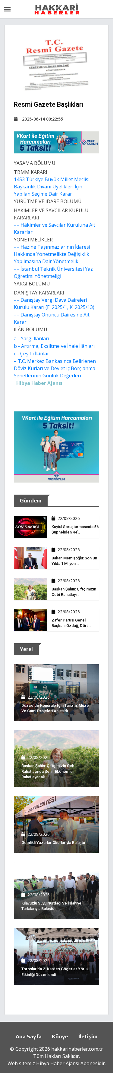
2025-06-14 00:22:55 (42, 119)
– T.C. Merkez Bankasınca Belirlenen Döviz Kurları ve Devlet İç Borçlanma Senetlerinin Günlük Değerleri (55, 368)
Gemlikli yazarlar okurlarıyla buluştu (53, 842)
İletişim (88, 1036)
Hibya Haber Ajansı (57, 1063)
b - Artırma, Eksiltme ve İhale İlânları (54, 346)
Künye (60, 1036)
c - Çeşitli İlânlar (31, 353)
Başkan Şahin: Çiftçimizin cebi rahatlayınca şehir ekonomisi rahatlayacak (48, 771)
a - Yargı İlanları (31, 338)
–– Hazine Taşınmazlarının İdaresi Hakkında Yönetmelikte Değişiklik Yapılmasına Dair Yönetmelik (52, 254)
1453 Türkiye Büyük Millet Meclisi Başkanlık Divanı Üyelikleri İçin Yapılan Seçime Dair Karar (51, 186)
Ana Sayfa (29, 1036)
